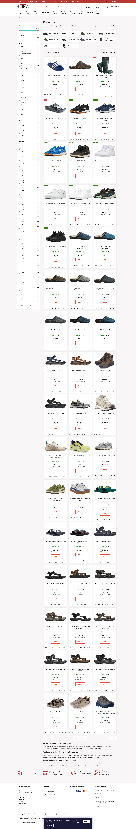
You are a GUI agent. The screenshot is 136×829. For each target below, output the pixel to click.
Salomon (30, 107)
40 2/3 (29, 195)
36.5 (29, 156)
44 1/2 (29, 243)
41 (30, 202)
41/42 (29, 214)
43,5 (29, 236)
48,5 (29, 292)
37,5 (29, 166)
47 (30, 277)
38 (29, 168)
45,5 (29, 260)
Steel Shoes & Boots (29, 112)
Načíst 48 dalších (80, 738)
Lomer (29, 82)
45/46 (29, 263)
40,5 (29, 197)
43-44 (29, 234)
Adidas (29, 46)
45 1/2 (29, 253)
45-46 (29, 258)
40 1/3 (29, 192)
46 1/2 (29, 268)
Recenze (20, 1)
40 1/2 (29, 190)
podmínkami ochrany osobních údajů (104, 802)
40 (30, 187)
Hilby (30, 66)
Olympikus (29, 97)
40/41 (29, 200)
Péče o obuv (53, 1)
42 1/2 (29, 219)
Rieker (29, 104)
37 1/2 (29, 161)
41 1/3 (30, 207)
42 (30, 217)
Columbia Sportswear (29, 53)
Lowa (29, 85)
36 (29, 149)
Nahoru (49, 738)
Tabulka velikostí (44, 1)
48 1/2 (29, 290)
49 (29, 294)
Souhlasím (86, 821)
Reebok (29, 102)
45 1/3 (30, 255)
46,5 (29, 275)
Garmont (29, 61)
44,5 (30, 248)
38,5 (29, 175)
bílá (29, 128)
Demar (29, 58)
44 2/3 (30, 246)
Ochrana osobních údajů (63, 814)
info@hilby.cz (51, 791)
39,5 (29, 185)
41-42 (29, 209)
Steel (29, 109)
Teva (29, 114)
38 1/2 (29, 170)
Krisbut (30, 78)
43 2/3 (29, 231)
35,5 (29, 146)
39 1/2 (29, 180)
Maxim (29, 90)
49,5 (29, 297)
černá (29, 123)
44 (30, 241)
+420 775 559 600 (93, 7)
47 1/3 (29, 282)
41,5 (29, 212)
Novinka (29, 40)
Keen (29, 73)
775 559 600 (51, 794)
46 (30, 265)
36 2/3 (29, 151)
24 (115, 738)
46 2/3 (30, 273)
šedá (29, 137)
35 (29, 144)
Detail (55, 89)
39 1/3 (29, 183)
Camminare (29, 51)
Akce (30, 37)
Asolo (29, 48)
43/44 (29, 239)
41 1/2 (29, 204)
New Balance (29, 95)
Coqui (29, 56)
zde (78, 822)
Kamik (29, 70)
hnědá (29, 125)
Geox (29, 63)
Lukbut (29, 87)
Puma (29, 100)
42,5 (30, 224)
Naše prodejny (22, 803)
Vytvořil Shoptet (25, 822)
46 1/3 (29, 270)
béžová (29, 135)
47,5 (29, 285)
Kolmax (29, 75)
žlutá (29, 133)
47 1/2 (29, 280)
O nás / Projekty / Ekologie (31, 1)
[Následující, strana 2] (111, 738)
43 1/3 (30, 229)
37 (29, 158)
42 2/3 (30, 221)
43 (30, 226)
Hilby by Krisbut (29, 68)
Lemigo (29, 80)
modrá (29, 130)
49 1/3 (29, 302)
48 (30, 287)
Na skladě (30, 35)
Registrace (113, 1)
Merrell (30, 92)
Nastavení (49, 825)
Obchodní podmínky (51, 814)
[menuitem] (21, 13)
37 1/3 (29, 163)
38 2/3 (29, 173)
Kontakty (72, 1)
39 (29, 178)
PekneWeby (33, 822)
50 (29, 299)
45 (30, 251)
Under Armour (29, 117)
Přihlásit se (100, 806)
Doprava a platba (63, 1)
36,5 (29, 153)
